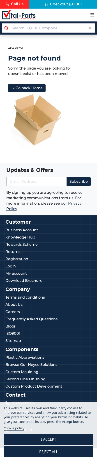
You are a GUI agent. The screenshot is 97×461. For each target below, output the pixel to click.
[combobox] (48, 28)
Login (10, 266)
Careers (12, 312)
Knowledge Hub (20, 237)
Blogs (10, 326)
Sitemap (13, 341)
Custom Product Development (33, 386)
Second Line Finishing (25, 379)
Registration (16, 259)
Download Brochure (23, 280)
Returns (12, 252)
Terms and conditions (25, 297)
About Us (14, 304)
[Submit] (7, 28)
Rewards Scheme (21, 244)
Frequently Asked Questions (31, 319)
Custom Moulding (21, 372)
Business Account (21, 230)
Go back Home (29, 88)
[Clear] (90, 28)
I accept (48, 439)
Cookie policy (14, 428)
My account (16, 273)
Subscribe (78, 181)
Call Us (16, 4)
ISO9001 (12, 333)
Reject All (48, 451)
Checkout (65, 4)
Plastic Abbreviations (24, 357)
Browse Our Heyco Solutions (31, 365)
